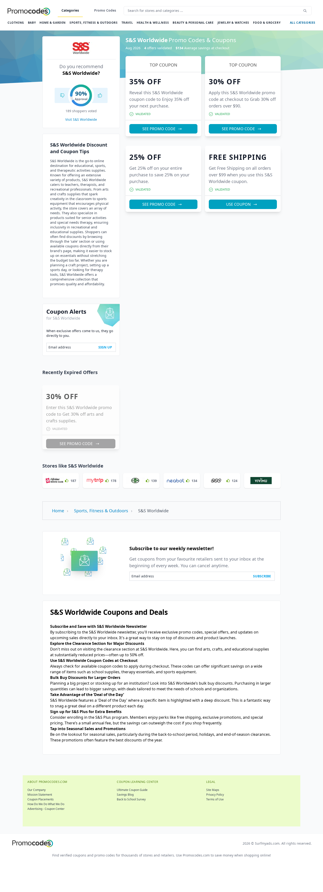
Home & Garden (52, 23)
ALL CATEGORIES (302, 23)
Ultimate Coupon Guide (132, 790)
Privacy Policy (215, 795)
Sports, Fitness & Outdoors (94, 23)
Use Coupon (238, 204)
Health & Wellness (153, 23)
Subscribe (262, 576)
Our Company (36, 790)
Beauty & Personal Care (193, 23)
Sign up (105, 347)
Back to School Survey (131, 799)
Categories (70, 10)
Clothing (16, 23)
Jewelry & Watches (233, 23)
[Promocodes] (29, 11)
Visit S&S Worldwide (81, 119)
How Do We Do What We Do (45, 804)
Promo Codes (105, 10)
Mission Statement (39, 795)
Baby (32, 23)
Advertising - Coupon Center (46, 809)
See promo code (158, 128)
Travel (127, 23)
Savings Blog (125, 795)
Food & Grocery (266, 23)
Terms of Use (215, 799)
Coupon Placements (40, 799)
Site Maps (212, 790)
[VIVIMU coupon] (262, 480)
